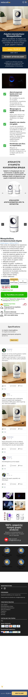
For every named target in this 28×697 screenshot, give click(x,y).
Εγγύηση (3, 612)
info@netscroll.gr (15, 539)
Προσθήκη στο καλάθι (15, 295)
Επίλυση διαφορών (6, 609)
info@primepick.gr (20, 597)
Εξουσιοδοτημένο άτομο (7, 606)
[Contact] (23, 2)
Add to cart (19, 693)
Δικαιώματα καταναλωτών (7, 608)
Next (25, 225)
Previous (2, 225)
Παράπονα (3, 611)
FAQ (2, 620)
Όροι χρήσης (4, 604)
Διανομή (3, 614)
